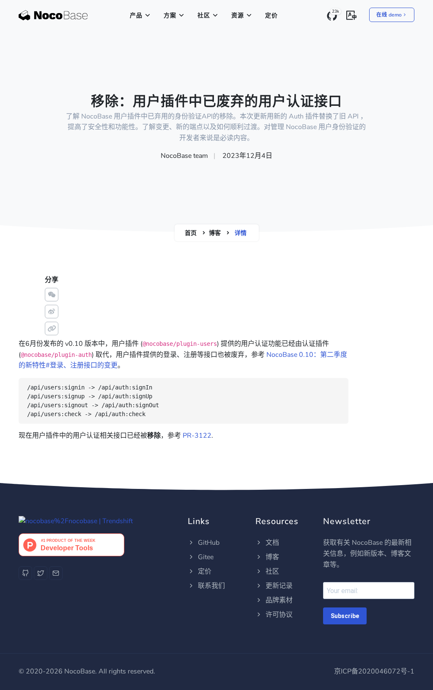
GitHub (207, 542)
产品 (136, 15)
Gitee (205, 557)
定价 (271, 15)
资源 (237, 15)
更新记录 (278, 586)
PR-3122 (197, 435)
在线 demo (389, 14)
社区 (203, 15)
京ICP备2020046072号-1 (374, 671)
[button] (351, 14)
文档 (271, 542)
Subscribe (345, 616)
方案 (170, 15)
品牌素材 (278, 600)
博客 (215, 233)
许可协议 (278, 614)
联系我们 (210, 586)
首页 (191, 233)
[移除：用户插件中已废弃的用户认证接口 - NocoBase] (53, 15)
